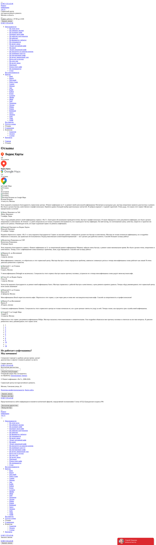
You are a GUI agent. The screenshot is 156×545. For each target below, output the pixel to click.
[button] (8, 126)
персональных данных (19, 375)
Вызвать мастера (7, 396)
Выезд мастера (7, 408)
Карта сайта (29, 390)
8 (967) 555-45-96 (7, 365)
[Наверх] (2, 410)
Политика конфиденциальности (12, 390)
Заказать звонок (7, 21)
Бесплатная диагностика (10, 405)
